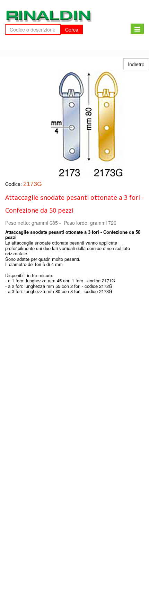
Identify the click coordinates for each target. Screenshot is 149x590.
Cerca (71, 29)
